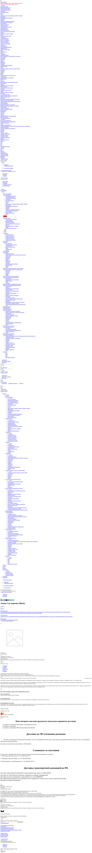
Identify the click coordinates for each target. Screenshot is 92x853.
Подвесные (12, 619)
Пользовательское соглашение (7, 828)
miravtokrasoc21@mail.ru (6, 170)
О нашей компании (5, 823)
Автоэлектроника (12, 514)
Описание (5, 665)
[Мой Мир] (5, 600)
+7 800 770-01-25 (4, 158)
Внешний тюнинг (15, 616)
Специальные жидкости (13, 531)
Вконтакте (5, 173)
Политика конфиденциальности (7, 827)
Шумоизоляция (7, 613)
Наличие (5, 666)
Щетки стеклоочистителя (67, 616)
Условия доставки (4, 834)
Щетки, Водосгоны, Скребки (52, 616)
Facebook (5, 174)
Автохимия (10, 455)
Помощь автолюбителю (13, 540)
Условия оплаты (4, 833)
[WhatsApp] (10, 600)
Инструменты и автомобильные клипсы (16, 490)
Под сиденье (7, 619)
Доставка (5, 671)
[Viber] (8, 600)
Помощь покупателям (5, 831)
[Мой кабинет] (1, 374)
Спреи (16, 619)
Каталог (7, 396)
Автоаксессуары (11, 420)
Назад (8, 394)
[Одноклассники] (3, 600)
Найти (2, 851)
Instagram (5, 175)
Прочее (60, 616)
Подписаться (20, 821)
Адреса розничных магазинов (7, 825)
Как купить (8, 571)
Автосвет (10, 444)
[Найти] (2, 365)
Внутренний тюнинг (23, 616)
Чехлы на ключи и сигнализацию (35, 616)
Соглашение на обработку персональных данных (11, 829)
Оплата (4, 670)
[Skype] (12, 600)
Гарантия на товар (4, 835)
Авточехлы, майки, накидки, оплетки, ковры (17, 472)
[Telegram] (13, 600)
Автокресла (10, 434)
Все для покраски (12, 399)
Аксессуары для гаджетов (6, 616)
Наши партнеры (4, 836)
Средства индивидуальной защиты (15, 481)
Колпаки (10, 558)
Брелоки (44, 616)
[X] (6, 600)
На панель (3, 619)
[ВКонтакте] (1, 600)
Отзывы (4, 668)
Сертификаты (3, 826)
